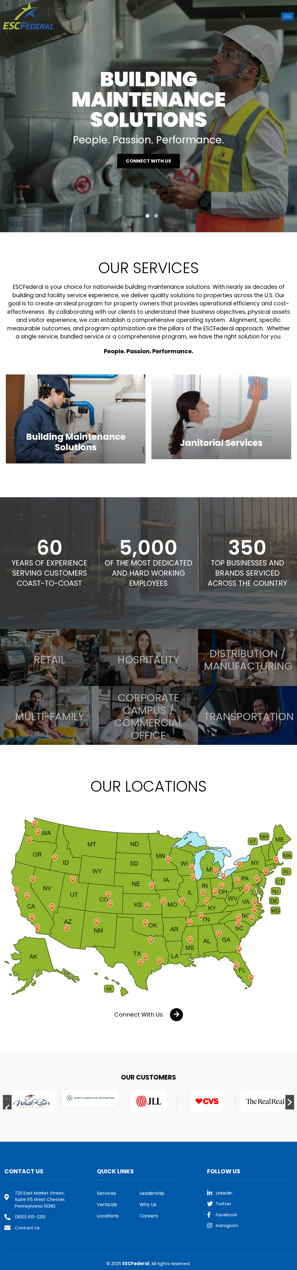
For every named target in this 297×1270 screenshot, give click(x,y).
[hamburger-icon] (287, 16)
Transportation (249, 716)
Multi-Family (49, 716)
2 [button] (156, 216)
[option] (148, 116)
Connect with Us (148, 150)
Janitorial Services (221, 443)
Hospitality (148, 659)
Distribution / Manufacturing (248, 659)
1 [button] (147, 216)
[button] (148, 1014)
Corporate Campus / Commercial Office (148, 716)
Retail (49, 659)
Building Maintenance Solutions (76, 441)
